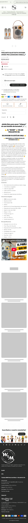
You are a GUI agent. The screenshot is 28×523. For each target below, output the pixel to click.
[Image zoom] (14, 30)
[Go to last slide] (12, 46)
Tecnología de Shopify (14, 520)
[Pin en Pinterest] (13, 117)
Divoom (3, 50)
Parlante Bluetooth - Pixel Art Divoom (15, 11)
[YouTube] (15, 444)
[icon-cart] (25, 7)
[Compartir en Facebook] (7, 117)
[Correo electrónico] (21, 444)
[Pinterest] (6, 444)
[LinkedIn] (18, 444)
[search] (5, 7)
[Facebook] (3, 444)
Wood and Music (9, 518)
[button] (18, 85)
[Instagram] (9, 444)
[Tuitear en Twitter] (10, 117)
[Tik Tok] (12, 444)
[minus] (2, 85)
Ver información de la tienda (10, 92)
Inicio (4, 11)
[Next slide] (15, 46)
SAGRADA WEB (23, 518)
